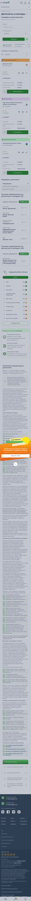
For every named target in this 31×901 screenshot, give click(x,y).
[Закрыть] (15, 464)
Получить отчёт (15, 455)
